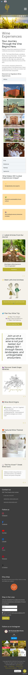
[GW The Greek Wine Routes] (7, 9)
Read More (14, 271)
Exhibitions (11, 666)
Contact (20, 668)
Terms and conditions (17, 613)
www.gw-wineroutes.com (10, 502)
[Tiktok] (25, 16)
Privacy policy (7, 615)
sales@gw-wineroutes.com (11, 499)
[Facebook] (20, 16)
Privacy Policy (19, 666)
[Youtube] (21, 16)
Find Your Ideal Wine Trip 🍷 (14, 324)
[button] (25, 9)
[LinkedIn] (23, 16)
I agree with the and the (13, 614)
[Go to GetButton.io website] (25, 673)
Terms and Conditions (11, 668)
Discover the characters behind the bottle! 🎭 (14, 302)
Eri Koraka (19, 664)
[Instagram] (18, 16)
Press (5, 666)
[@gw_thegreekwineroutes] (6, 631)
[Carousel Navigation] (23, 276)
